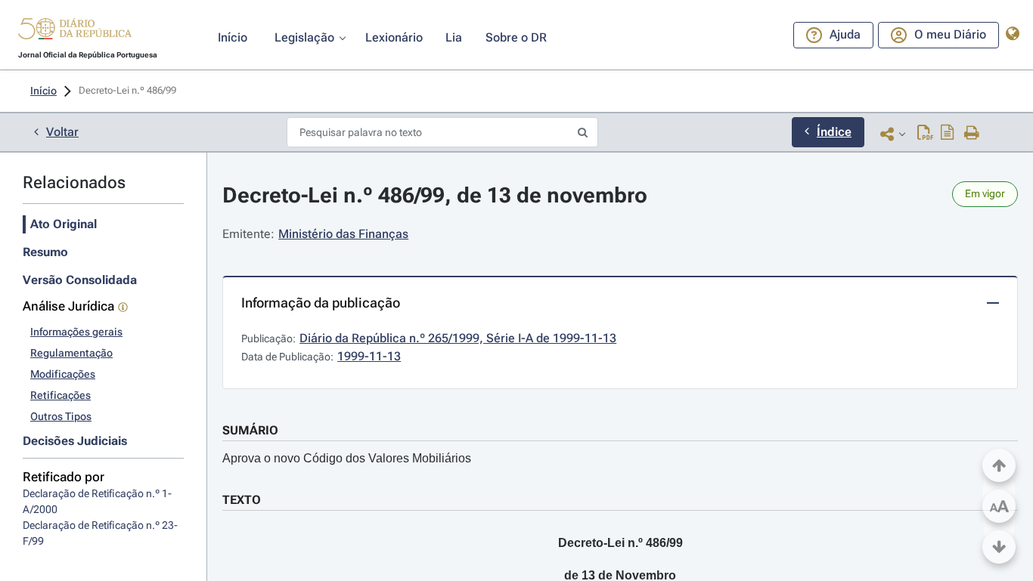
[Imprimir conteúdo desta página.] (972, 134)
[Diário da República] (75, 32)
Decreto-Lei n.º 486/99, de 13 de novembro (434, 195)
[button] (75, 31)
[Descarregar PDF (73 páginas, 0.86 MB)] (925, 134)
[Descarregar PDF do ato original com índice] (947, 134)
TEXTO (241, 500)
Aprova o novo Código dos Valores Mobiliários (346, 458)
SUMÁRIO (250, 430)
